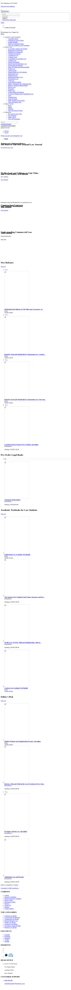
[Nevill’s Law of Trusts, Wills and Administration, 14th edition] (16, 641)
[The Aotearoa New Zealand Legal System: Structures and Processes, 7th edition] (16, 595)
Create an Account (9, 27)
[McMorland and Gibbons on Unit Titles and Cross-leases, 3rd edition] (16, 307)
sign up (6, 131)
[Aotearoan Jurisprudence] (16, 498)
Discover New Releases (8, 6)
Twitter (6, 940)
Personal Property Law (11, 921)
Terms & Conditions (10, 897)
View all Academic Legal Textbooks (18, 45)
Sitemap (6, 907)
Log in (6, 132)
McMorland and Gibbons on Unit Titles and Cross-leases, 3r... (23, 309)
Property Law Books (10, 927)
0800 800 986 (8, 980)
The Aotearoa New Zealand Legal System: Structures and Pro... (24, 597)
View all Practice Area (14, 102)
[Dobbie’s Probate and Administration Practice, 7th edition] (16, 740)
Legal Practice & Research (12, 917)
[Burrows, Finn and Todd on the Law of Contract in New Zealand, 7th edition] (16, 782)
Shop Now (3, 239)
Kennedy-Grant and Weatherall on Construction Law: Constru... (24, 354)
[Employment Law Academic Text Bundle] (16, 553)
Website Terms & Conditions (12, 898)
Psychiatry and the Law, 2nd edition (15, 831)
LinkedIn (7, 935)
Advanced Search (6, 124)
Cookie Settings (9, 908)
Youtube (6, 941)
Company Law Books (10, 924)
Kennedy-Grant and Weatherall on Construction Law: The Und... (25, 399)
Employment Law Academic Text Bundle (17, 554)
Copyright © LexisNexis (9, 888)
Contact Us (7, 905)
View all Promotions (14, 119)
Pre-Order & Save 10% (7, 147)
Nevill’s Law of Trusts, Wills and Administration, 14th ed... (22, 642)
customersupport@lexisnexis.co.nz (14, 983)
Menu (2, 34)
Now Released (4, 179)
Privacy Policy (8, 900)
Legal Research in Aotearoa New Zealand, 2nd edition (21, 444)
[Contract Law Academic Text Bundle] (16, 686)
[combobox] (9, 122)
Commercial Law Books (11, 919)
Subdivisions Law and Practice (14, 877)
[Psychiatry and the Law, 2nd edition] (16, 830)
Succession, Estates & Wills (12, 926)
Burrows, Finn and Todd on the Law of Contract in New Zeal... (24, 784)
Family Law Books (10, 922)
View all (3, 266)
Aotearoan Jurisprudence (12, 500)
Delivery (7, 903)
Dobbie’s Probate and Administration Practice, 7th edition (22, 741)
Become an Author (9, 902)
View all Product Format (15, 110)
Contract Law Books (10, 916)
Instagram (7, 938)
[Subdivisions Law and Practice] (16, 875)
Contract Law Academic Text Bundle (16, 688)
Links (2, 22)
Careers (6, 895)
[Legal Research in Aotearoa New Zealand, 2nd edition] (16, 443)
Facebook (7, 936)
